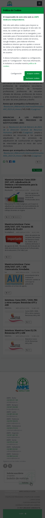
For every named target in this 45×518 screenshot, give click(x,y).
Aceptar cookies (33, 73)
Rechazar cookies (32, 78)
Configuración (16, 73)
